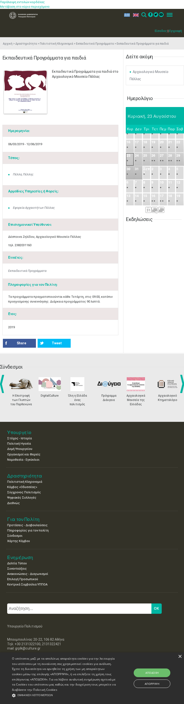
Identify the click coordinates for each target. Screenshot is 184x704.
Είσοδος (161, 31)
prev (3, 384)
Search (144, 15)
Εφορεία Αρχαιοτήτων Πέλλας (34, 207)
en (135, 15)
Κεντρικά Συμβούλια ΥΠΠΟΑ (27, 584)
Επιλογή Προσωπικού (22, 579)
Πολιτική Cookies (45, 690)
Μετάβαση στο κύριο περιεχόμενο (25, 6)
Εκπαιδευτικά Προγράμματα (95, 43)
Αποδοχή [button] (152, 672)
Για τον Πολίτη (23, 519)
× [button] (180, 656)
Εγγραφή (175, 31)
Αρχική (7, 43)
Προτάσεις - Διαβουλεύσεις (27, 525)
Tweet (57, 343)
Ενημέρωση (20, 557)
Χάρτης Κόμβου (18, 541)
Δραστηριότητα (26, 43)
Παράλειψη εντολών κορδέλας (22, 2)
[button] (64, 695)
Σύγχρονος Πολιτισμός (24, 492)
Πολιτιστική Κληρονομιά (56, 43)
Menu (168, 15)
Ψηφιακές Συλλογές (21, 497)
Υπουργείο (19, 432)
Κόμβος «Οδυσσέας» (22, 487)
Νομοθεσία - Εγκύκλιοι (23, 459)
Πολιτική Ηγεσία (19, 443)
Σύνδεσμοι (15, 535)
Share (21, 343)
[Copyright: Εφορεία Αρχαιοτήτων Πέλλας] (25, 92)
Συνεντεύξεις (17, 568)
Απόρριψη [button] (152, 684)
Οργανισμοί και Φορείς (23, 454)
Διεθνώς (13, 503)
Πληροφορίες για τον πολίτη (28, 530)
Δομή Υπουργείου (19, 449)
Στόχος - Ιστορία (19, 438)
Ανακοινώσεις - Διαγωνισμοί (27, 574)
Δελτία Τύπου (17, 563)
